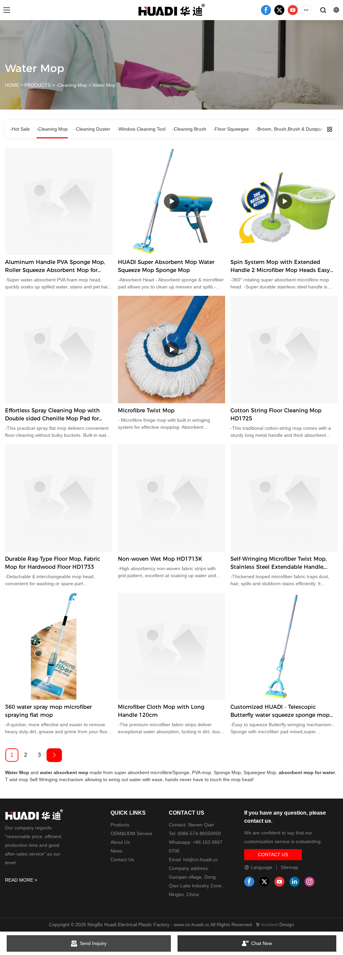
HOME (12, 85)
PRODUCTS (37, 85)
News (116, 851)
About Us (120, 842)
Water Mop (104, 85)
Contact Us (122, 859)
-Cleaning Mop (71, 85)
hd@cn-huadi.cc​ (200, 859)
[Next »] (54, 755)
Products (120, 824)
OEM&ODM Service (131, 833)
